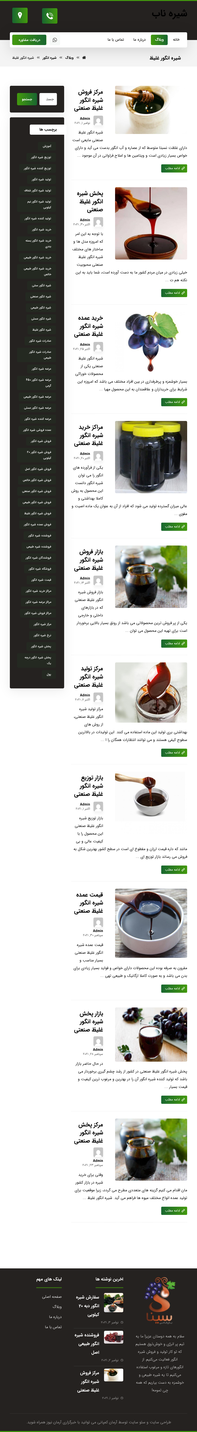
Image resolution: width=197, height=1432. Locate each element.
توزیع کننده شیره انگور (37, 168)
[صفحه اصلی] (84, 57)
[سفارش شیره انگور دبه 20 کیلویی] (113, 1302)
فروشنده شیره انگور (39, 535)
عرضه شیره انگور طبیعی (37, 396)
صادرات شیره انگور (40, 341)
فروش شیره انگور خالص (37, 480)
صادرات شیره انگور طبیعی (40, 355)
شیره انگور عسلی (41, 318)
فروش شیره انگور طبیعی (37, 502)
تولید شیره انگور (41, 179)
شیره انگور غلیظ (41, 329)
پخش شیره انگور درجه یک (38, 660)
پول (49, 674)
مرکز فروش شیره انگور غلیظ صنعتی (88, 1382)
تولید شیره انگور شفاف (37, 190)
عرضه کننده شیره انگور (38, 419)
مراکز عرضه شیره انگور (38, 602)
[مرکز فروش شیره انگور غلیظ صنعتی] (113, 1378)
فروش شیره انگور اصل (38, 469)
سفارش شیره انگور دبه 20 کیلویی (87, 1306)
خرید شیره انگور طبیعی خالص (37, 271)
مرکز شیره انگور (42, 624)
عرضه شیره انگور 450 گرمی (38, 383)
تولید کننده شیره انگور (38, 218)
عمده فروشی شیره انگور (37, 430)
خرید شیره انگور (41, 229)
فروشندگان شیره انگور (38, 557)
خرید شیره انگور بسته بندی (38, 243)
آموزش (47, 146)
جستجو (27, 99)
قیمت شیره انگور (41, 580)
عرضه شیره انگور (41, 368)
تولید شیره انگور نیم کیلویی (39, 204)
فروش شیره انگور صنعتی (36, 491)
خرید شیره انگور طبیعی (37, 257)
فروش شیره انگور (41, 441)
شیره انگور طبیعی (41, 307)
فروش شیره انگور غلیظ (37, 513)
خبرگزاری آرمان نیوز (61, 1422)
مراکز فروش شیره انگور (38, 613)
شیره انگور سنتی (41, 285)
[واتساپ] (54, 40)
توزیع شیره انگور (41, 157)
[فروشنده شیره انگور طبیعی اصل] (113, 1340)
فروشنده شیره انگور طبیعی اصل (86, 1344)
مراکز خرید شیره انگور (38, 591)
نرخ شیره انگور (42, 635)
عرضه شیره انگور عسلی (37, 408)
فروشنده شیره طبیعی (38, 546)
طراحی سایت (160, 1422)
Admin (85, 118)
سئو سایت (137, 1422)
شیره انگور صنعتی (40, 296)
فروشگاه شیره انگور (40, 568)
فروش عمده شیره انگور (37, 524)
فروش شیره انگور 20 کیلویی (39, 455)
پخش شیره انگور (41, 646)
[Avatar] (98, 120)
